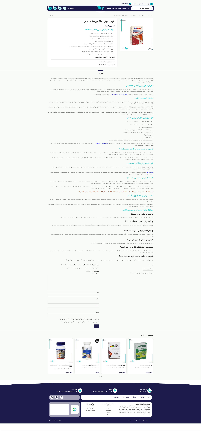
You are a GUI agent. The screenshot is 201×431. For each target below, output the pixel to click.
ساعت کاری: (74, 389)
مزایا (98, 292)
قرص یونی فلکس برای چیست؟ (119, 94)
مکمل (148, 15)
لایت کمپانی (52, 420)
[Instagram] (51, 397)
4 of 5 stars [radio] (87, 271)
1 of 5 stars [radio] (91, 271)
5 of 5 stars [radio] (86, 271)
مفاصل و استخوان (133, 15)
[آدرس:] (115, 390)
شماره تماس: (143, 389)
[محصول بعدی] (49, 15)
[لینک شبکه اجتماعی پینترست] (103, 65)
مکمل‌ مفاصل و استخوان (102, 143)
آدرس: (110, 389)
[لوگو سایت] (100, 8)
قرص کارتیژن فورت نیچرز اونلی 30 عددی (116, 365)
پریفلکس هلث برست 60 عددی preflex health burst (61, 366)
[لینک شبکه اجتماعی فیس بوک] (107, 65)
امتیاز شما (96, 271)
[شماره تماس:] (149, 390)
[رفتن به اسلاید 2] (99, 376)
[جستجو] (64, 8)
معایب (97, 299)
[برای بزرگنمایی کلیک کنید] (150, 48)
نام (98, 305)
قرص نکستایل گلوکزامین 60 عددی (91, 365)
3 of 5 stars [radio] (88, 271)
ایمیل (97, 312)
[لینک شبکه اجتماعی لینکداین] (101, 65)
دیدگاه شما (96, 274)
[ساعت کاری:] (80, 390)
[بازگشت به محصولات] (51, 15)
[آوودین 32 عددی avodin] (140, 350)
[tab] (100, 72)
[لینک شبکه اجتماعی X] (105, 65)
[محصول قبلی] (53, 15)
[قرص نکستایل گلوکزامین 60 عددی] (87, 350)
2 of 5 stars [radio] (89, 271)
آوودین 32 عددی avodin (146, 365)
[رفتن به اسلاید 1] (101, 376)
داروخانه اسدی (133, 420)
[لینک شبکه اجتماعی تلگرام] (99, 65)
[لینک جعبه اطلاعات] (126, 4)
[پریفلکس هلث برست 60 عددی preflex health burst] (60, 350)
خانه (152, 15)
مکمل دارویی (142, 15)
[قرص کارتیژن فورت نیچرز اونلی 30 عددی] (114, 350)
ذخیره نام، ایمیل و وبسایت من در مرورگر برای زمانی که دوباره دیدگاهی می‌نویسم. (78, 319)
